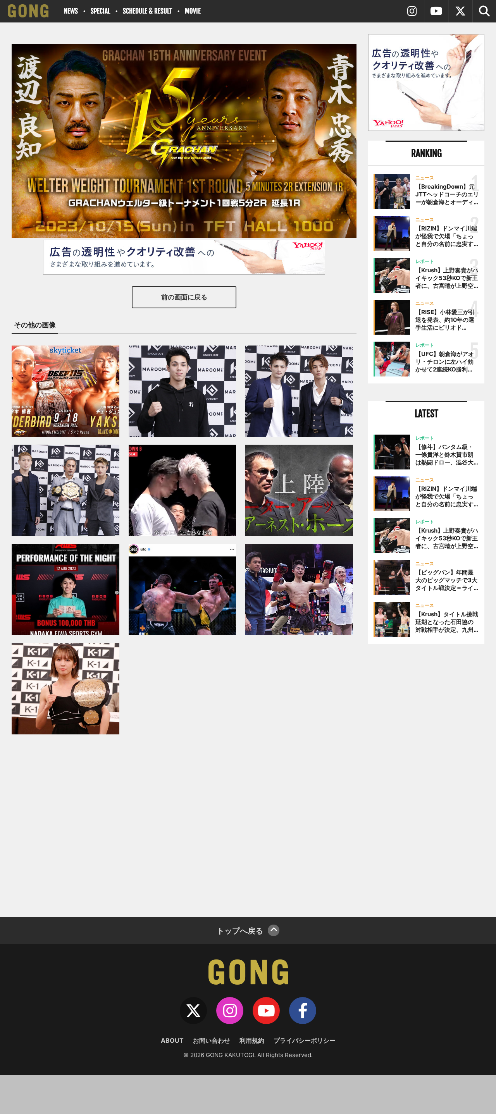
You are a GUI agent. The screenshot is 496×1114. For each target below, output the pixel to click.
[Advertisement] (426, 777)
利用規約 (251, 1040)
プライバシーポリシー (305, 1040)
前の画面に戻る (184, 297)
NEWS (71, 11)
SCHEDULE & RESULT (147, 11)
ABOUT (172, 1040)
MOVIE (193, 11)
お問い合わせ (211, 1040)
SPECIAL (100, 11)
